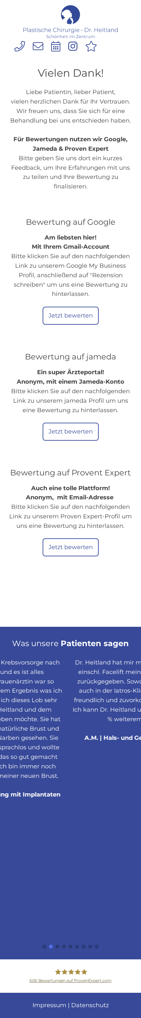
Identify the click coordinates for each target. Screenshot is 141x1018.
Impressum (49, 1005)
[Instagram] (72, 46)
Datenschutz (90, 1005)
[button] (44, 947)
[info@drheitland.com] (38, 46)
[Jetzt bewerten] (91, 46)
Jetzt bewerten (71, 315)
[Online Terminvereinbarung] (55, 46)
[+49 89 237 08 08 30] (19, 46)
